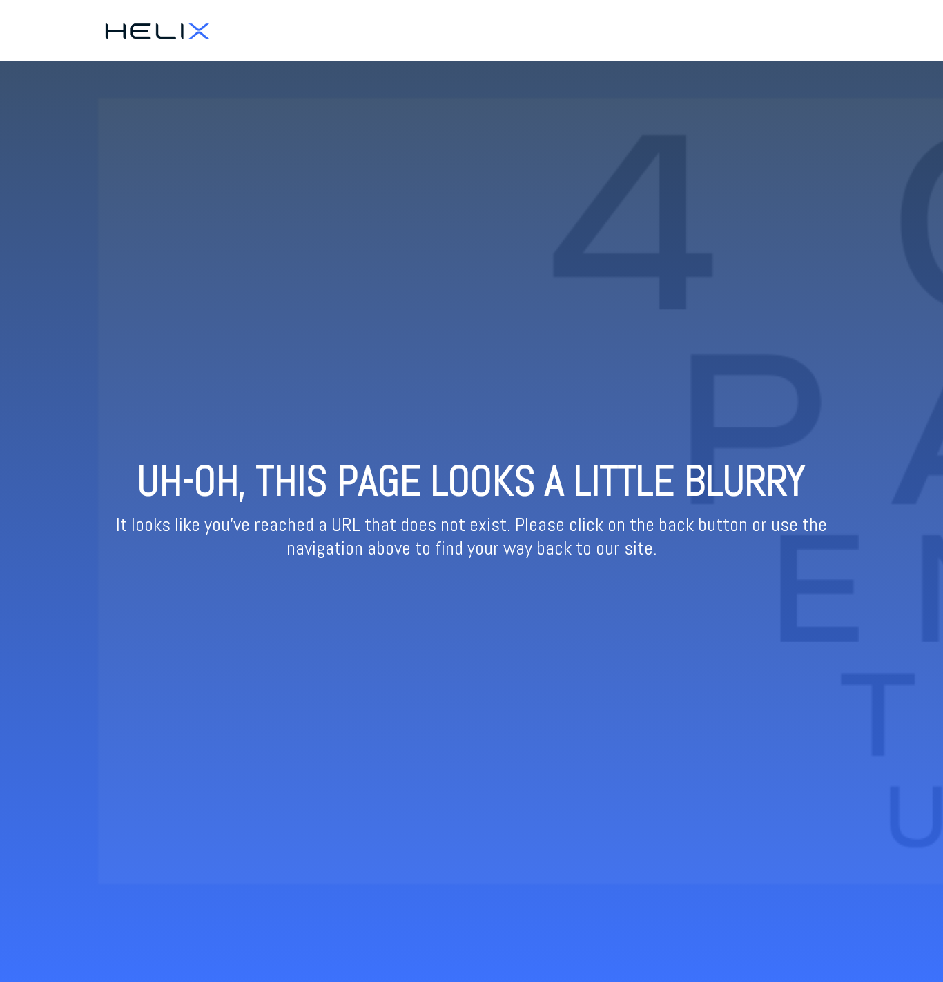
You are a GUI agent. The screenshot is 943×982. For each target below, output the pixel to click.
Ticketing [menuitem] (768, 30)
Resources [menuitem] (826, 30)
